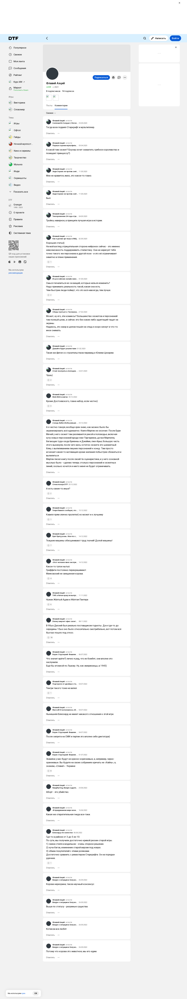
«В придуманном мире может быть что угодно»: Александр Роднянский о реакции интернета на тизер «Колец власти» (65, 810)
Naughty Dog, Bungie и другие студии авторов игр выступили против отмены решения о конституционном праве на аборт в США (65, 788)
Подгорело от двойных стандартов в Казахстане (65, 684)
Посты (49, 105)
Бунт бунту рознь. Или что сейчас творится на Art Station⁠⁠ (65, 536)
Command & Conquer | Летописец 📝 (65, 123)
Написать (160, 38)
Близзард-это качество (62, 833)
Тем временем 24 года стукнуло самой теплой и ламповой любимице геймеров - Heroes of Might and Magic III (65, 216)
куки (23, 993)
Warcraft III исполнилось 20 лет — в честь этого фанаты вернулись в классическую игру (65, 710)
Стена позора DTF (60, 484)
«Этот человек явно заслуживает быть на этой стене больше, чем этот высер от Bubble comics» (65, 562)
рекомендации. (16, 273)
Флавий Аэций (58, 121)
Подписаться (101, 77)
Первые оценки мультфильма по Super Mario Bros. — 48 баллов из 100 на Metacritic (65, 145)
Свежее (49, 113)
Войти (175, 38)
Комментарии (61, 105)
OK (35, 993)
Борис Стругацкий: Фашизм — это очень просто (65, 654)
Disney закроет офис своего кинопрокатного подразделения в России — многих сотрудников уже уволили (65, 621)
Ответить (50, 133)
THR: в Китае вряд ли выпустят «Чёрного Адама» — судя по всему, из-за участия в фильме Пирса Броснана (65, 595)
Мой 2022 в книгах (60, 397)
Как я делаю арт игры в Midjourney (65, 239)
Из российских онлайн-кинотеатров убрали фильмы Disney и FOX (65, 279)
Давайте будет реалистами (64, 349)
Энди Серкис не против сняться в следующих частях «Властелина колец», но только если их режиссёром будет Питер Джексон (65, 171)
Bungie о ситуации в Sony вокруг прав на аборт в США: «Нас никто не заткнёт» (65, 880)
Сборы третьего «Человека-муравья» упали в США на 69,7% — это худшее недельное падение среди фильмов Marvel (65, 312)
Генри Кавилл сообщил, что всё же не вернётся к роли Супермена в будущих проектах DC (65, 510)
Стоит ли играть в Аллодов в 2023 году (65, 371)
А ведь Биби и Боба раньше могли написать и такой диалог (65, 423)
